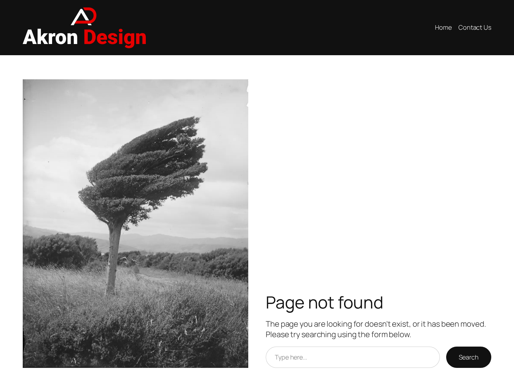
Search (469, 357)
